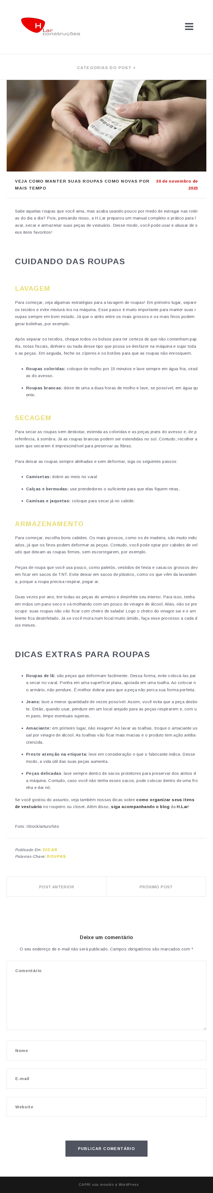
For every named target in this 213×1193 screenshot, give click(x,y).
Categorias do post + (106, 67)
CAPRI (85, 1185)
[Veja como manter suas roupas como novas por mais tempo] (106, 125)
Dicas (50, 850)
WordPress (129, 1185)
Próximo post (156, 887)
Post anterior (56, 887)
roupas (56, 856)
